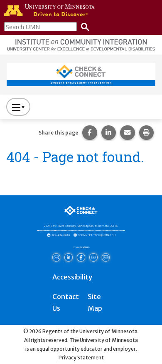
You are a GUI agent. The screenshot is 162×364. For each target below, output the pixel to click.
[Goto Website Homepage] (81, 74)
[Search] (83, 26)
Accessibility (72, 277)
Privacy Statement (81, 357)
